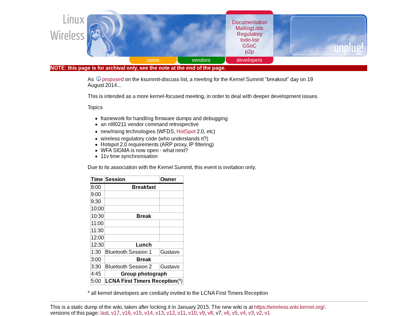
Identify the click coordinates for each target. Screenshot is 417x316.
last (104, 313)
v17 (115, 313)
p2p (249, 51)
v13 (159, 313)
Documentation (249, 22)
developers (249, 60)
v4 (243, 313)
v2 (259, 313)
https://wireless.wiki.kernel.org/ (289, 307)
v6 (226, 313)
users (153, 60)
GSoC (249, 46)
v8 (210, 313)
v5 (234, 313)
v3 (251, 313)
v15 (137, 313)
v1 (267, 313)
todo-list (249, 40)
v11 (182, 313)
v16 (126, 313)
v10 (192, 313)
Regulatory (249, 34)
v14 (148, 313)
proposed (113, 79)
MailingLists (249, 28)
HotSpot (186, 131)
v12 (170, 313)
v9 (202, 313)
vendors (201, 60)
